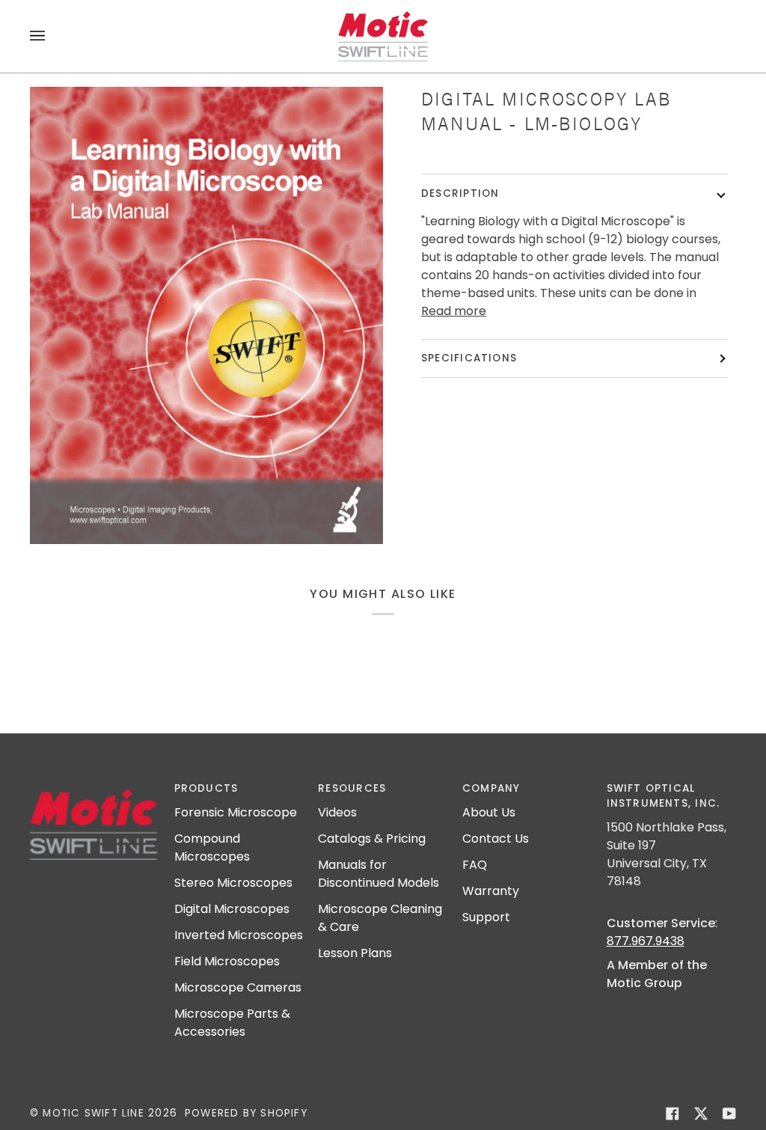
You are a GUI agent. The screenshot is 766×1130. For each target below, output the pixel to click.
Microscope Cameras (237, 987)
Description (460, 193)
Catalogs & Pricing (372, 838)
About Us (488, 812)
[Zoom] (206, 315)
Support (486, 917)
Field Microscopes (227, 961)
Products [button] (206, 788)
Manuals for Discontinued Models (378, 873)
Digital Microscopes (231, 908)
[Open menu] (52, 36)
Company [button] (491, 788)
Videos (337, 812)
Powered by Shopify (246, 1113)
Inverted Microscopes (238, 935)
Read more (453, 311)
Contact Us (495, 838)
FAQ (474, 864)
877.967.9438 (645, 941)
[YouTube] (729, 1113)
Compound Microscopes (212, 847)
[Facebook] (672, 1113)
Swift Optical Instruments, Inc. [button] (663, 795)
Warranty (490, 891)
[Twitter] (701, 1113)
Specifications (469, 358)
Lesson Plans (355, 953)
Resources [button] (352, 788)
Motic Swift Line (93, 1113)
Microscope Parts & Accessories (232, 1022)
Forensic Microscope (235, 812)
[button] (94, 785)
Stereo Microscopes (233, 882)
